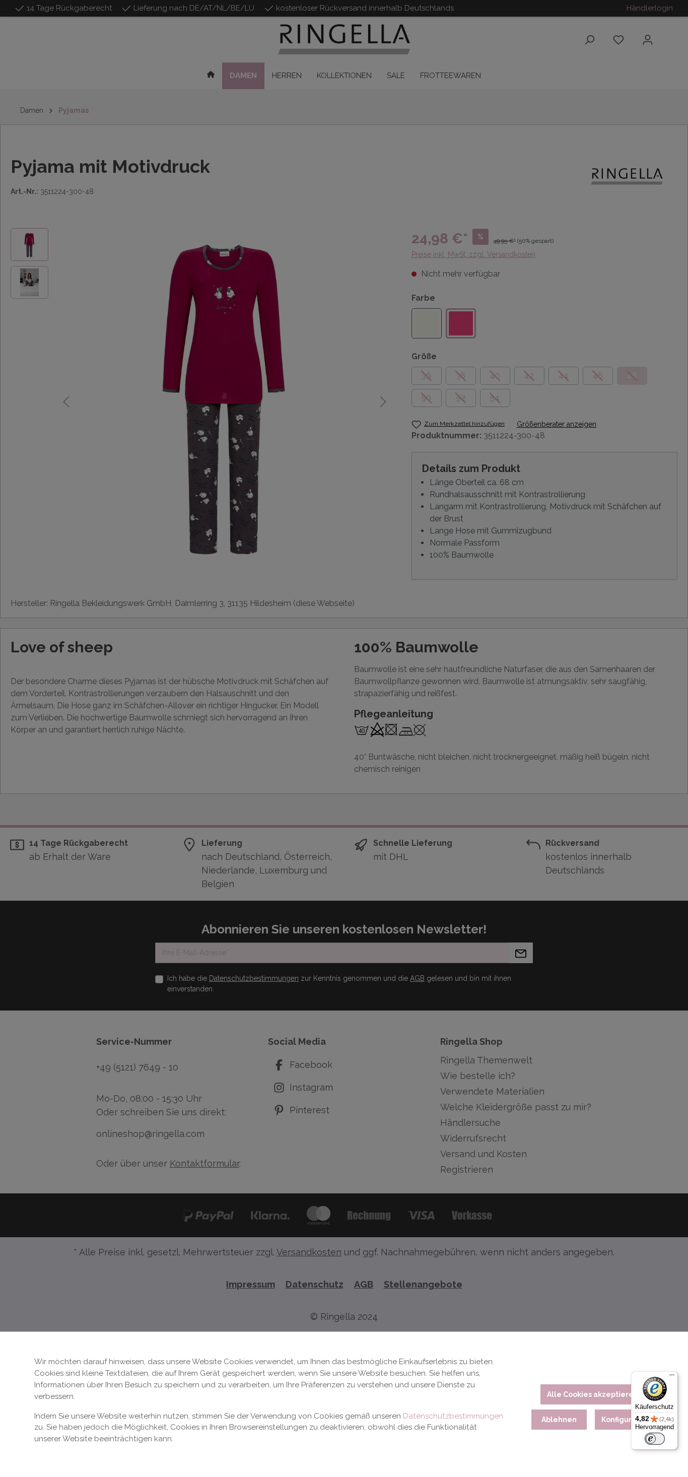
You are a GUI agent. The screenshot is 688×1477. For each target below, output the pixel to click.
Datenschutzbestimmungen (453, 1416)
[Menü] (672, 1377)
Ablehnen (559, 1420)
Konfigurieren (626, 1420)
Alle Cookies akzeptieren (592, 1394)
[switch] (655, 1439)
